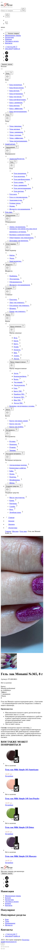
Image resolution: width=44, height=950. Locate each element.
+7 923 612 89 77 (11, 47)
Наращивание (10, 923)
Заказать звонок (7, 64)
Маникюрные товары (13, 35)
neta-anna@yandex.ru (12, 49)
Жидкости (8, 925)
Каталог (8, 898)
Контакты (8, 43)
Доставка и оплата (12, 41)
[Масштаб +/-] (8, 946)
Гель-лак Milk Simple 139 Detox (19, 827)
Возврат (8, 903)
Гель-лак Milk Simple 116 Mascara (20, 856)
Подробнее (9, 776)
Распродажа (9, 37)
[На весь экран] (6, 946)
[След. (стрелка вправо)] (4, 948)
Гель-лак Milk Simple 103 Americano (21, 769)
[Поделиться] (4, 946)
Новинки (8, 39)
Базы (7, 919)
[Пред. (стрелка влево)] (2, 948)
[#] (23, 10)
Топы (7, 921)
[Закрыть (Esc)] (2, 946)
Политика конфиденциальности (15, 941)
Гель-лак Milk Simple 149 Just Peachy (22, 798)
